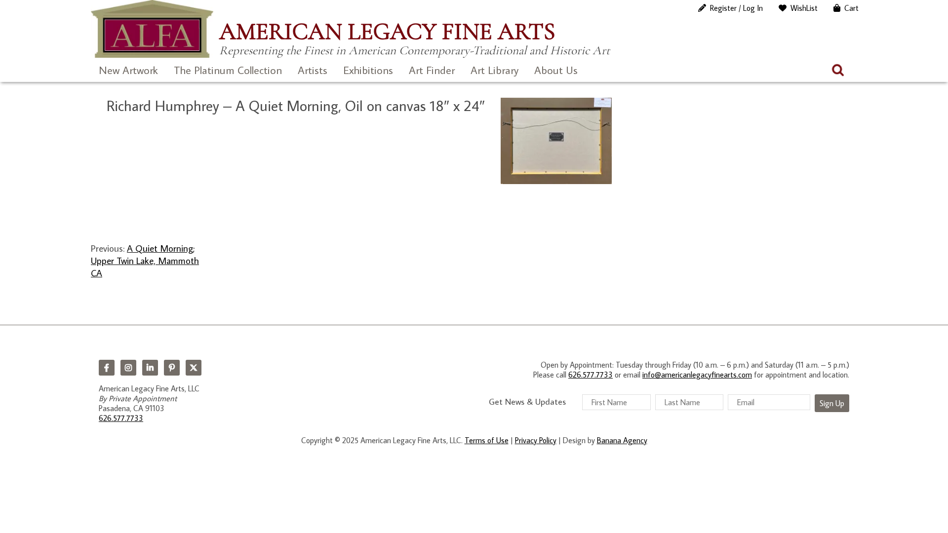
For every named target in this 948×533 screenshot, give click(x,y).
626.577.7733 (121, 418)
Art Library (494, 70)
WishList (804, 8)
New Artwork (128, 70)
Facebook (107, 368)
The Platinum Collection (228, 70)
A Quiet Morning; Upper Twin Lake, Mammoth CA (145, 260)
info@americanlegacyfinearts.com (697, 375)
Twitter (193, 368)
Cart (851, 8)
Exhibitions (368, 70)
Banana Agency (622, 440)
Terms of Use (487, 440)
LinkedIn (150, 368)
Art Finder (432, 70)
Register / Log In (736, 8)
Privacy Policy (535, 440)
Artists (312, 70)
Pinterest (172, 368)
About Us (556, 70)
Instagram (128, 368)
